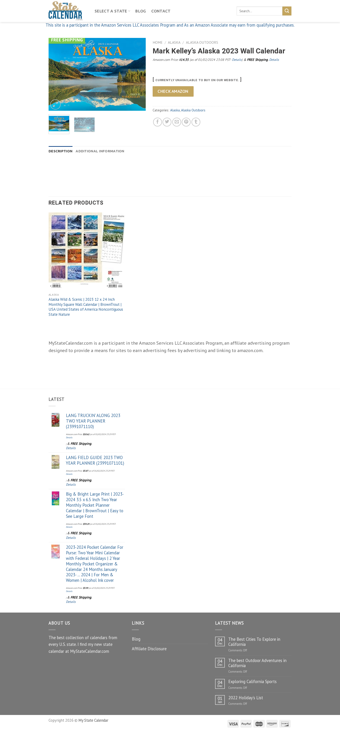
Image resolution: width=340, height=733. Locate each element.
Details (237, 60)
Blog (140, 11)
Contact (161, 11)
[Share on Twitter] (167, 122)
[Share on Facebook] (157, 122)
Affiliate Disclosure (149, 648)
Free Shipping (67, 40)
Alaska (174, 42)
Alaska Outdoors (202, 42)
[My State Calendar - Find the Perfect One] (68, 11)
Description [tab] (60, 151)
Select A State (111, 11)
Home (158, 42)
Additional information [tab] (100, 151)
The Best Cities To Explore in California (254, 642)
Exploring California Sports (252, 681)
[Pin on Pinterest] (186, 122)
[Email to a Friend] (176, 122)
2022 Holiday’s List (245, 697)
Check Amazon (173, 91)
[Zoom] (55, 104)
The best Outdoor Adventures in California (257, 663)
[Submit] (286, 10)
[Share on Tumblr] (196, 122)
